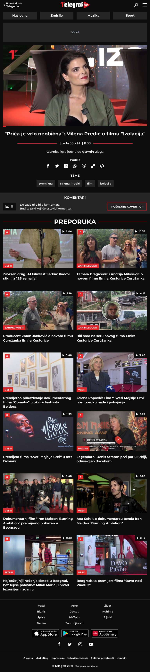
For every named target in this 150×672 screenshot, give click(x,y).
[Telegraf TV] (91, 644)
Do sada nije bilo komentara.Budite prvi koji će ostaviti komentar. (46, 206)
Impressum (58, 658)
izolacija (105, 183)
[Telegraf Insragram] (80, 644)
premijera (46, 183)
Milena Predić (70, 183)
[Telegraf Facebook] (59, 644)
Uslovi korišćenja (77, 658)
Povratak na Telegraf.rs (14, 5)
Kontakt (122, 658)
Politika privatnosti (102, 658)
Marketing (42, 658)
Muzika (93, 15)
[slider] (75, 126)
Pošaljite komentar (127, 206)
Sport (130, 15)
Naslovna (20, 15)
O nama (28, 658)
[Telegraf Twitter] (70, 644)
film (90, 183)
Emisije (57, 15)
